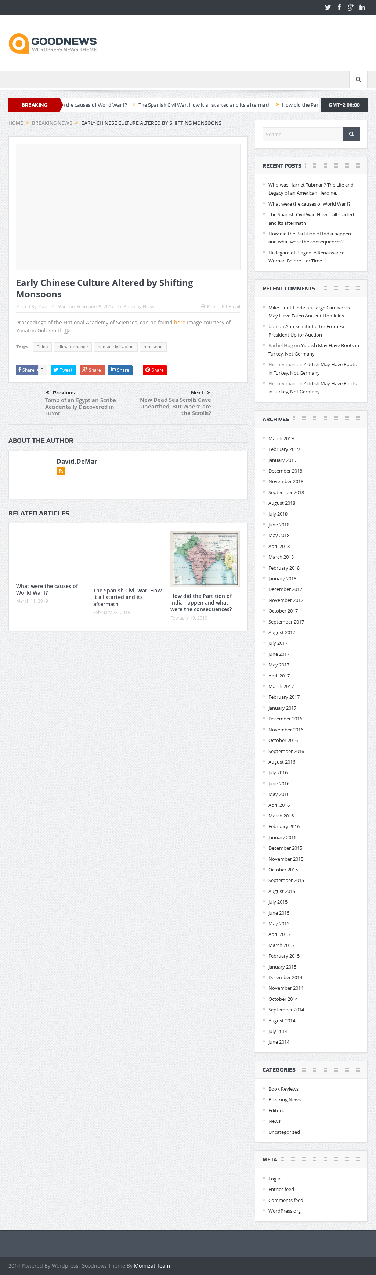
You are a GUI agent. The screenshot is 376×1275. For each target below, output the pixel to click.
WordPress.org (284, 1211)
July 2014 (278, 1031)
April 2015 (279, 934)
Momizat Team (152, 1265)
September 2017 (286, 621)
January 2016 (282, 837)
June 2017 (278, 654)
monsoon (153, 346)
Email (234, 306)
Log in (275, 1178)
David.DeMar (52, 306)
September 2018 (286, 492)
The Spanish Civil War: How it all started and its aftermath (176, 105)
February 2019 (284, 449)
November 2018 (285, 481)
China (42, 346)
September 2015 (286, 880)
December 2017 (285, 589)
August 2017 (281, 632)
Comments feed (285, 1200)
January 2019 (282, 460)
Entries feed (281, 1189)
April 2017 (279, 675)
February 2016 (284, 826)
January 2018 (282, 578)
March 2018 (281, 557)
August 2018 (281, 503)
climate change (73, 346)
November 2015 (285, 859)
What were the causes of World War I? (47, 589)
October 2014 (283, 999)
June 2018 (278, 524)
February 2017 (284, 697)
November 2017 (285, 600)
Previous (64, 392)
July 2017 (278, 643)
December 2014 (285, 977)
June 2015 (278, 913)
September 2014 (286, 1009)
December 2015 (285, 848)
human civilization (116, 346)
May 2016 (278, 794)
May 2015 (278, 923)
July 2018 (278, 514)
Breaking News (138, 306)
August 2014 (281, 1020)
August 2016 (281, 761)
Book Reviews (283, 1088)
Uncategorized (284, 1132)
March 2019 (281, 438)
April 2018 (279, 546)
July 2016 (278, 772)
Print (212, 306)
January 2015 (282, 966)
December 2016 (285, 718)
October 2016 (283, 740)
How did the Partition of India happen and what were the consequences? (201, 602)
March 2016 (281, 815)
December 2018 (285, 470)
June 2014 (278, 1042)
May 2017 (278, 664)
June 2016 (278, 783)
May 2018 (278, 535)
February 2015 (284, 955)
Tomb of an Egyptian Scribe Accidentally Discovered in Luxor (80, 406)
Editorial (277, 1110)
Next (197, 392)
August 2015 (281, 891)
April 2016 (279, 805)
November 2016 (285, 729)
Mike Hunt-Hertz (286, 307)
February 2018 (284, 568)
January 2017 (282, 708)
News (274, 1121)
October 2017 (283, 610)
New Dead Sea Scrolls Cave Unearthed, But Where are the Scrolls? (175, 406)
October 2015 (283, 869)
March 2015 (281, 945)
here (179, 322)
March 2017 (281, 686)
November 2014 (285, 988)
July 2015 (278, 902)
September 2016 (286, 751)
